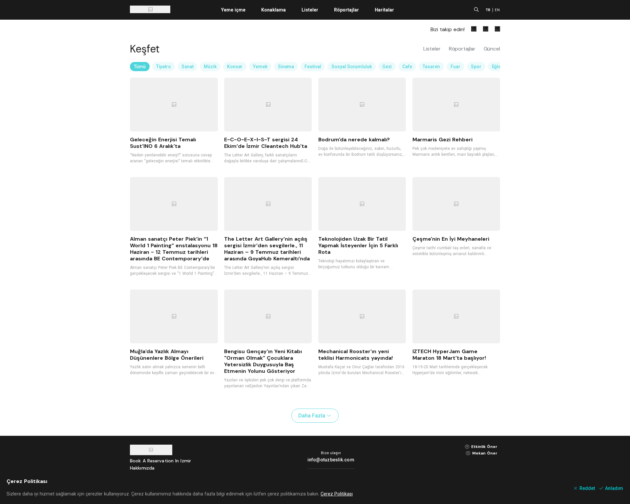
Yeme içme (233, 9)
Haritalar (384, 9)
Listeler (310, 9)
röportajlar (463, 48)
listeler (432, 48)
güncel (492, 48)
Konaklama (273, 9)
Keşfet (144, 49)
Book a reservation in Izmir (160, 460)
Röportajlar (346, 9)
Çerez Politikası (337, 493)
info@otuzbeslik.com (330, 459)
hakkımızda (142, 468)
